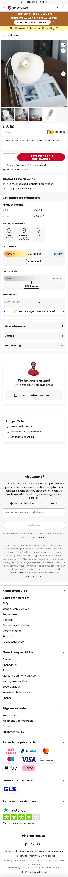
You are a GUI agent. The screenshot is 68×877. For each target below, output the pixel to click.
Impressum (10, 715)
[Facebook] (28, 844)
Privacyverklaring (13, 732)
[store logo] (19, 7)
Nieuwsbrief (10, 665)
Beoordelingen (12, 686)
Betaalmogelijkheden (16, 625)
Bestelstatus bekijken (16, 609)
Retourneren (10, 614)
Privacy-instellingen (15, 851)
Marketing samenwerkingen (20, 676)
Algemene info (14, 708)
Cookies (7, 726)
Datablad (60, 131)
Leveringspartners (18, 780)
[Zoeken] (58, 7)
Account (8, 636)
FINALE (32, 22)
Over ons (8, 659)
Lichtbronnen (13, 35)
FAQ (5, 603)
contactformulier (18, 572)
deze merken (40, 537)
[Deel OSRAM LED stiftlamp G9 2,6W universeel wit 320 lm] (63, 50)
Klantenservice (15, 590)
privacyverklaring (33, 576)
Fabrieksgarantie (13, 642)
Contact (8, 620)
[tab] (34, 616)
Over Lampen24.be (18, 652)
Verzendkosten (12, 631)
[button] (7, 114)
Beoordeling (12, 345)
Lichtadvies (23, 692)
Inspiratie (8, 692)
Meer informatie (15, 326)
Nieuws (7, 698)
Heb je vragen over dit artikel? (37, 311)
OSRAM (38, 209)
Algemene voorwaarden (18, 721)
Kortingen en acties (15, 681)
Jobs (6, 670)
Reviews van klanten (19, 801)
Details (9, 336)
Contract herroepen (16, 598)
